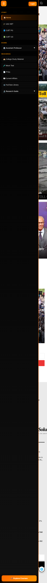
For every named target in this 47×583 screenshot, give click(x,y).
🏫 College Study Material (13, 59)
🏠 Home (7, 17)
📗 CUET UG (8, 37)
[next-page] (40, 293)
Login (32, 4)
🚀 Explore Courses (19, 578)
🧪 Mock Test (8, 65)
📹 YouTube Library (11, 85)
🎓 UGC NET (8, 24)
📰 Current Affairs (10, 78)
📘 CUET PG (8, 30)
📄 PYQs (6, 72)
